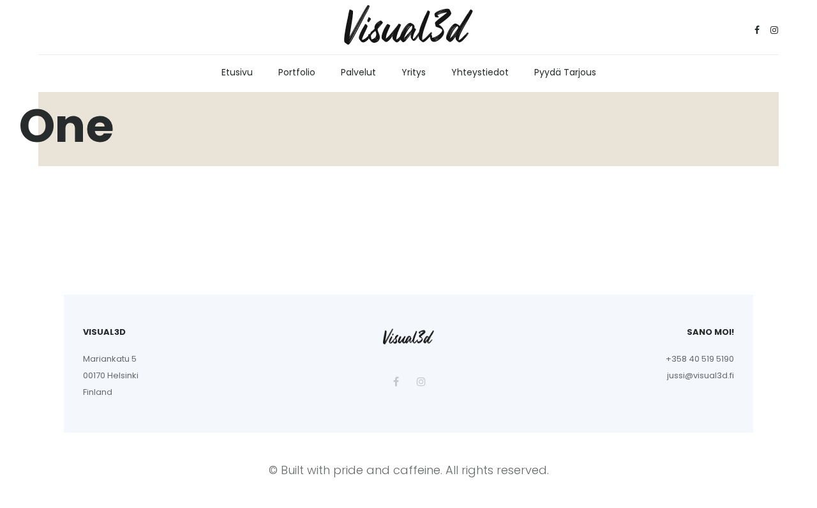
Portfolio (296, 72)
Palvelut (358, 72)
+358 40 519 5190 (700, 359)
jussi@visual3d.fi (700, 375)
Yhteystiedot (480, 72)
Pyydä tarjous (565, 72)
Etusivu (237, 72)
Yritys (413, 72)
